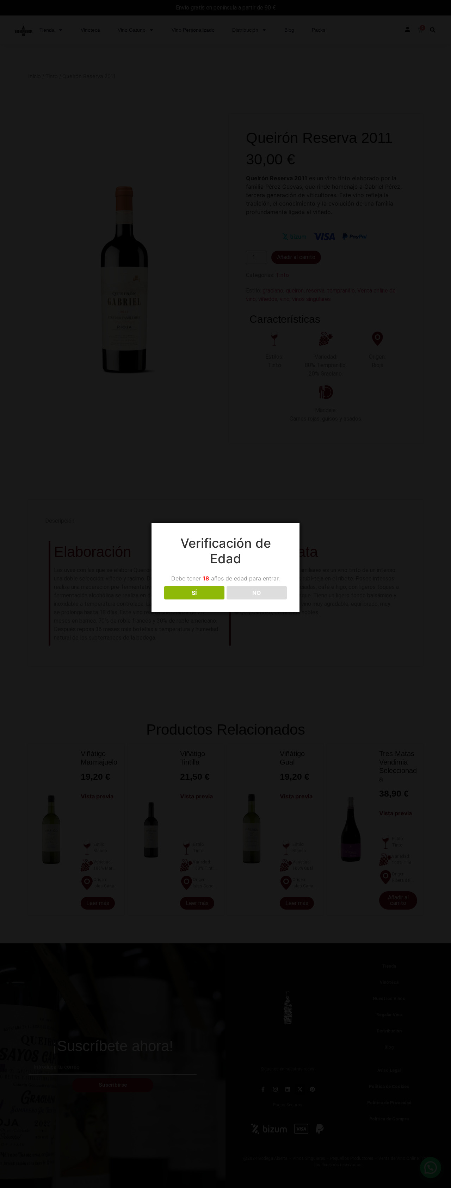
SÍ (194, 592)
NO (256, 592)
